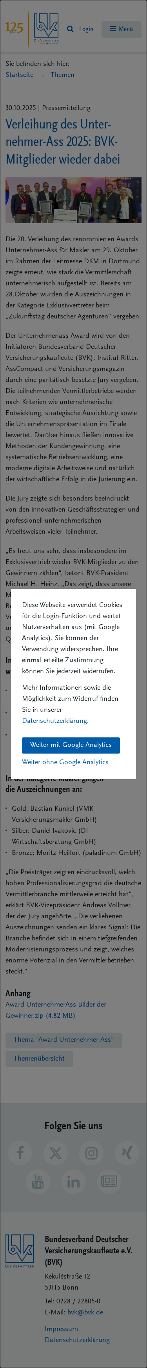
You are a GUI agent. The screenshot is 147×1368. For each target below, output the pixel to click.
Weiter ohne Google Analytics (65, 762)
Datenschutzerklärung (54, 721)
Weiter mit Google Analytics (71, 745)
